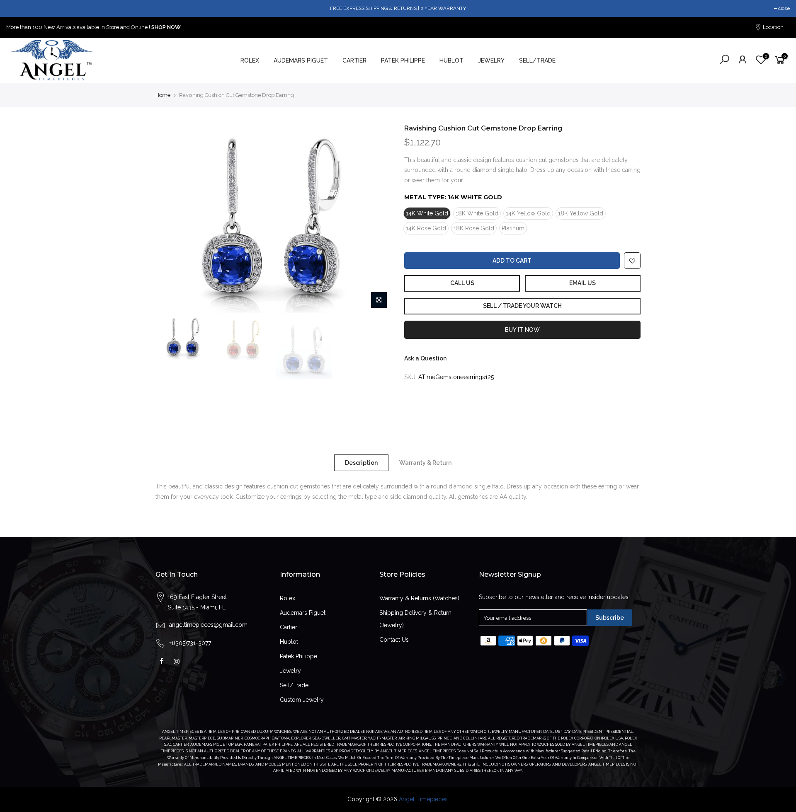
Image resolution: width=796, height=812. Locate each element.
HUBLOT (451, 60)
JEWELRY (491, 60)
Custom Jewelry (302, 699)
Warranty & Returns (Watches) (419, 598)
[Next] (377, 218)
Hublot (289, 641)
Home (162, 95)
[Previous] (170, 218)
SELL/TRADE (537, 60)
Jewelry (290, 670)
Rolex (287, 598)
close (784, 8)
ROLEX (249, 60)
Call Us (462, 283)
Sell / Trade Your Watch (522, 305)
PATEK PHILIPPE (403, 60)
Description (361, 462)
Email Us (582, 283)
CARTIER (354, 60)
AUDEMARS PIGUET (301, 60)
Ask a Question (425, 358)
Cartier (288, 627)
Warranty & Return (425, 462)
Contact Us (394, 639)
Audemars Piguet (302, 612)
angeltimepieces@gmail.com (208, 624)
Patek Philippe (298, 656)
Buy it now (522, 329)
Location (773, 27)
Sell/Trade (294, 685)
